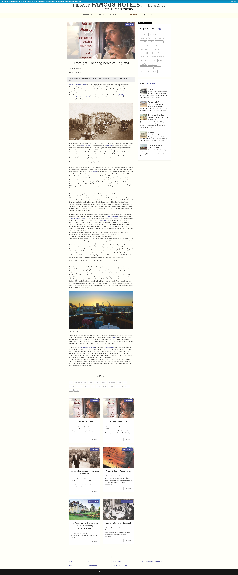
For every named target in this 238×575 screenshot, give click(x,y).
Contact (115, 557)
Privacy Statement (92, 565)
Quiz (88, 561)
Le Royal (150, 89)
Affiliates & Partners (93, 557)
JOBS (70, 565)
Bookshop (114, 15)
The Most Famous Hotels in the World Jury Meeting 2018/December (84, 525)
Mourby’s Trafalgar (84, 422)
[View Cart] (144, 15)
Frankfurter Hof (153, 102)
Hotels (101, 15)
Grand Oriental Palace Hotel (118, 471)
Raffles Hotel (152, 132)
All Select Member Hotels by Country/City (152, 557)
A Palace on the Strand (118, 422)
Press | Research (118, 561)
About (71, 557)
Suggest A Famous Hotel (120, 565)
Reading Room (132, 15)
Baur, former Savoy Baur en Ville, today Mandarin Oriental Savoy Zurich (158, 117)
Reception (87, 15)
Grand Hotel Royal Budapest (118, 523)
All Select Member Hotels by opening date (151, 561)
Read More (94, 439)
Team (70, 561)
